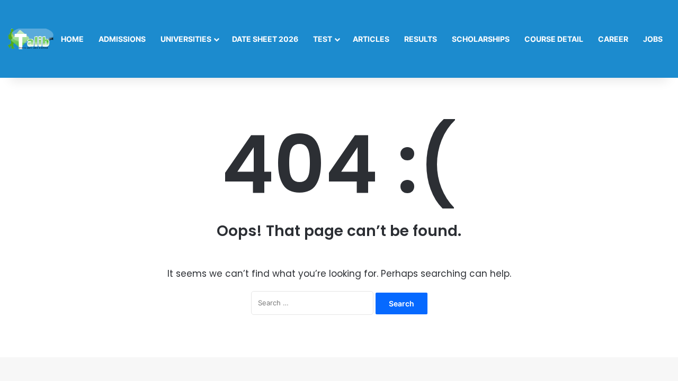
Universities (185, 38)
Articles (371, 38)
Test (322, 38)
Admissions (122, 38)
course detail (553, 38)
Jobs (653, 38)
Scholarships (481, 38)
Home (72, 38)
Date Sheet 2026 (265, 38)
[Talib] (30, 39)
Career (613, 38)
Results (420, 38)
